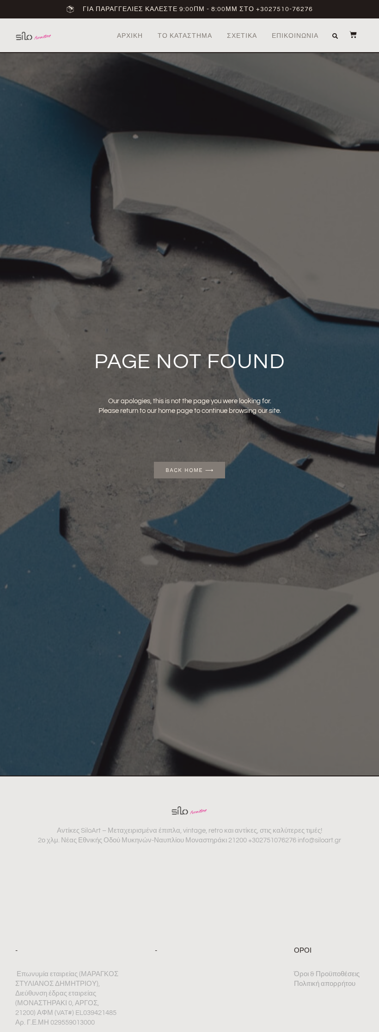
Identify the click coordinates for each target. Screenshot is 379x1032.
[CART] (348, 34)
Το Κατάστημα (185, 36)
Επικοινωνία (295, 36)
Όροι (303, 950)
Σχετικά (242, 36)
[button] (335, 36)
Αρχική (130, 36)
